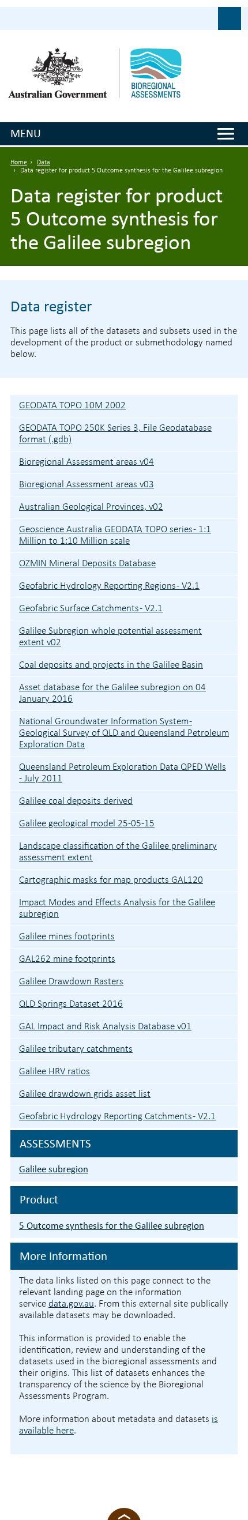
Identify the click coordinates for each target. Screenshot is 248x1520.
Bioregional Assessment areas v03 (86, 485)
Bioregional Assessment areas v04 (86, 462)
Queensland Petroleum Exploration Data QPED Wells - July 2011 (122, 773)
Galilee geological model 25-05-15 (87, 824)
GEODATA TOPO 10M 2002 (72, 406)
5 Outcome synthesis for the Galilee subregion (111, 1226)
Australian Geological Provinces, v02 (91, 507)
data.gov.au (71, 1304)
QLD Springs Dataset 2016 (71, 1004)
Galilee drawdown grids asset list (85, 1094)
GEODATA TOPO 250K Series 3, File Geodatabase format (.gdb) (115, 434)
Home (18, 162)
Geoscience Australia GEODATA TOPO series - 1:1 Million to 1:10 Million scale (115, 535)
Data (43, 162)
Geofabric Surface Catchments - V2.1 (91, 609)
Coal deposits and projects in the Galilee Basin (111, 665)
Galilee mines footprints (67, 937)
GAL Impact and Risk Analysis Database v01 (105, 1027)
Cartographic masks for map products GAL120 (111, 880)
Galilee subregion (53, 1169)
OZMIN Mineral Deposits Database (87, 564)
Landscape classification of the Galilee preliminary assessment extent (118, 852)
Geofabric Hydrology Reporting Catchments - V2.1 (117, 1117)
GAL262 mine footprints (67, 959)
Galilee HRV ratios (54, 1072)
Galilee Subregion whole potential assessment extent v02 (110, 637)
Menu (25, 133)
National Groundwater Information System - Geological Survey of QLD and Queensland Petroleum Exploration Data (124, 733)
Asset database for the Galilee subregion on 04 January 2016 (112, 693)
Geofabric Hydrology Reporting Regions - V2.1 (109, 586)
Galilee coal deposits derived (76, 801)
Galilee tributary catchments (76, 1049)
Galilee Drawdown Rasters (71, 982)
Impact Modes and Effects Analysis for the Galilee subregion (117, 908)
